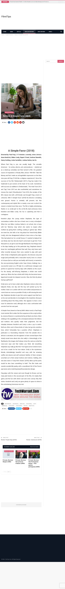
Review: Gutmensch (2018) (34, 440)
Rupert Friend (31, 405)
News (11, 31)
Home (4, 31)
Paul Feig (25, 405)
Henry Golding (29, 403)
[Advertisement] (43, 16)
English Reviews (29, 31)
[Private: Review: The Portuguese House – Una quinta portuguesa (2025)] (34, 454)
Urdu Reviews (41, 31)
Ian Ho (34, 403)
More (50, 31)
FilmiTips (6, 16)
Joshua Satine (11, 405)
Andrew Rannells (8, 403)
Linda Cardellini (19, 405)
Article (19, 31)
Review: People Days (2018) (9, 440)
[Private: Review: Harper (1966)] (8, 454)
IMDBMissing (4, 405)
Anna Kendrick (15, 403)
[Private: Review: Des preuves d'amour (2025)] (21, 454)
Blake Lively (22, 403)
